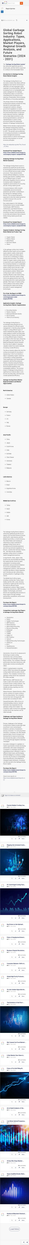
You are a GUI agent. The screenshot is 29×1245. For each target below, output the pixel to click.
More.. (23, 838)
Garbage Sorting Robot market (15, 64)
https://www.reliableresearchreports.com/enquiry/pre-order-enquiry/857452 (14, 297)
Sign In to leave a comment (12, 795)
